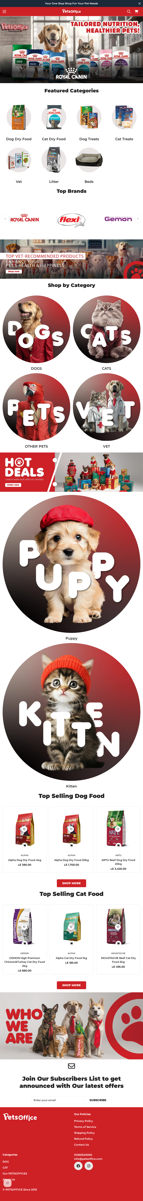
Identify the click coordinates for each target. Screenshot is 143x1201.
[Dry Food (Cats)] (54, 117)
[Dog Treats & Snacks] (89, 117)
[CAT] (107, 329)
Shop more (71, 883)
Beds (89, 182)
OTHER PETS (36, 446)
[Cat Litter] (54, 160)
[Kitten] (71, 712)
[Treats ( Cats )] (124, 117)
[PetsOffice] (71, 11)
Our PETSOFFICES (15, 1173)
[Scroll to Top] (136, 1182)
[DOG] (36, 329)
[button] (136, 12)
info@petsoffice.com (88, 1158)
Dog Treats (89, 139)
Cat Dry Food (54, 139)
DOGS (36, 368)
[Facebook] (78, 1166)
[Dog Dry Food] (19, 117)
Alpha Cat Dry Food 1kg (71, 958)
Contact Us (81, 1144)
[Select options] (118, 846)
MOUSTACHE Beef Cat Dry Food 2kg (118, 960)
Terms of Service (85, 1127)
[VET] (19, 160)
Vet (19, 182)
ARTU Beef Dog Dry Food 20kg (118, 862)
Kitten (71, 786)
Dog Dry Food (19, 139)
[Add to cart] (25, 846)
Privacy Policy (83, 1121)
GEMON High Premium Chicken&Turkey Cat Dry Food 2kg (24, 962)
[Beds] (89, 160)
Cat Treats (124, 139)
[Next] (139, 50)
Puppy (72, 638)
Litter (54, 182)
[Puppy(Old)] (71, 564)
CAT (5, 1167)
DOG (6, 1161)
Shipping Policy (84, 1132)
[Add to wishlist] (24, 829)
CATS (106, 368)
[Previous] (4, 50)
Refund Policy (83, 1138)
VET (106, 446)
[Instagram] (89, 1166)
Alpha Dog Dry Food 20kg (71, 860)
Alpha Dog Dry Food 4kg (24, 860)
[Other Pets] (36, 407)
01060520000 (83, 1154)
